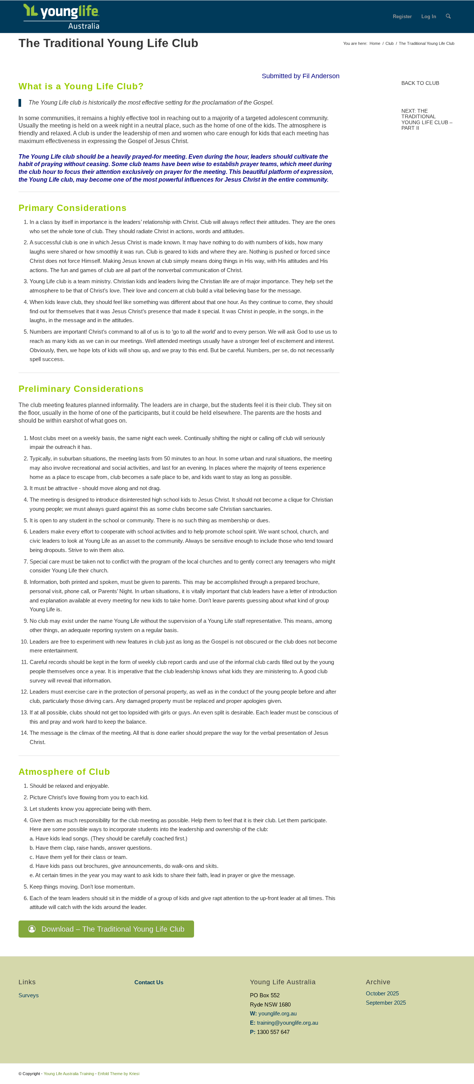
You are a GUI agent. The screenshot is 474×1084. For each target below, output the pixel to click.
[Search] (448, 16)
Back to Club (420, 83)
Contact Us (148, 982)
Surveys (29, 995)
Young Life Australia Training (69, 1073)
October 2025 (382, 993)
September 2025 (386, 1002)
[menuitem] (402, 16)
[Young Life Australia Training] (61, 16)
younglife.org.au (277, 1013)
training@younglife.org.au (287, 1022)
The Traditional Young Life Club (108, 43)
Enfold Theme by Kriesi (118, 1073)
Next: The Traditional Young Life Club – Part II (427, 119)
